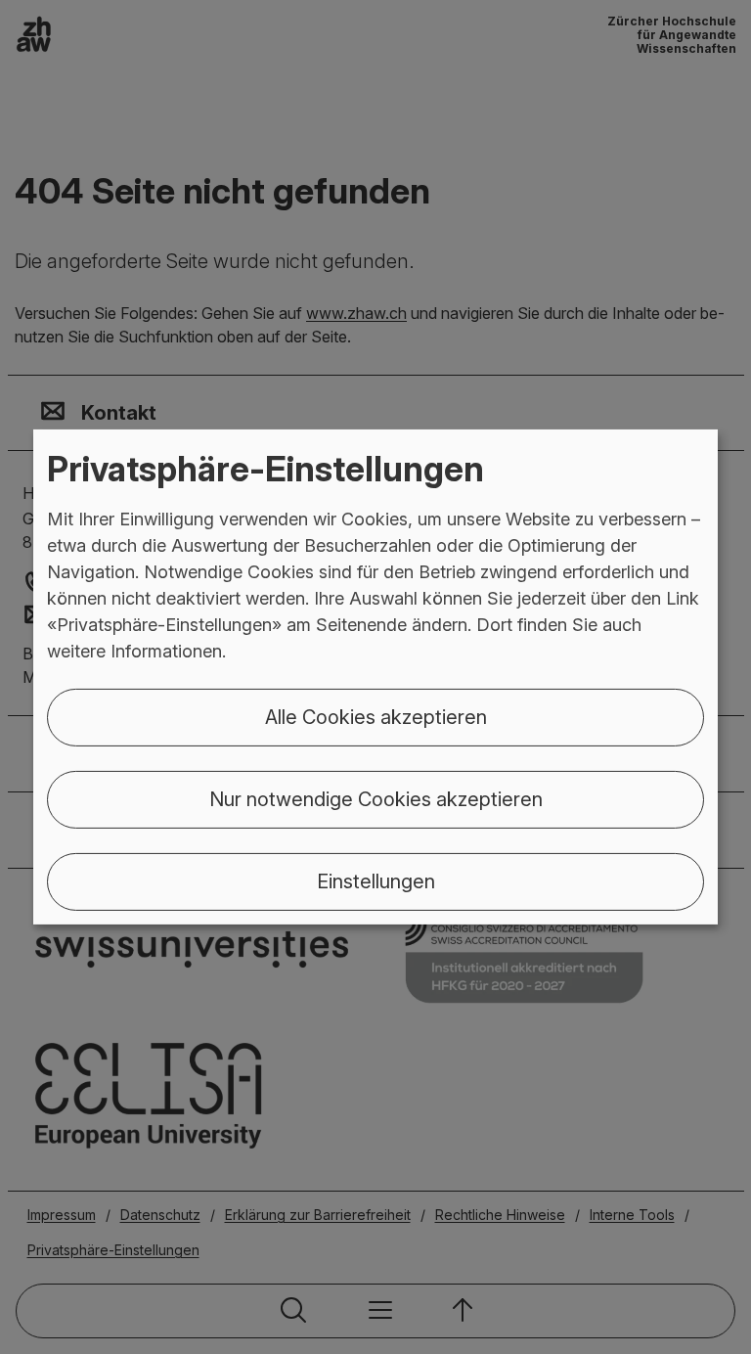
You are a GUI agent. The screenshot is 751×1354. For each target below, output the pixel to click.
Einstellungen (376, 881)
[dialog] (375, 677)
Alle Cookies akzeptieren (376, 717)
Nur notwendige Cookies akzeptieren (376, 799)
